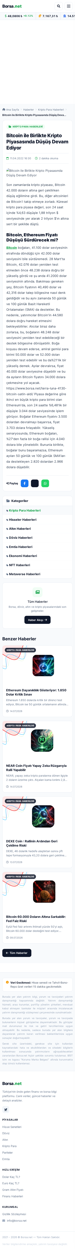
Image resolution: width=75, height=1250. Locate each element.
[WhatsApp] (45, 483)
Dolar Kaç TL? (11, 1177)
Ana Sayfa (12, 109)
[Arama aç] (59, 6)
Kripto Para (9, 1146)
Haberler (28, 109)
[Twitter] (5, 1109)
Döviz (6, 1133)
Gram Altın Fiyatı (12, 1189)
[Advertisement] (37, 62)
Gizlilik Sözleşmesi (14, 1214)
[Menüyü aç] (69, 6)
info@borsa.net (17, 1220)
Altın (5, 1139)
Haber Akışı (35, 620)
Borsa (12, 6)
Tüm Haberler (19, 952)
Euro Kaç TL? (10, 1183)
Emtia (6, 1159)
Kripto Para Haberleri (51, 109)
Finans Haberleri (12, 1196)
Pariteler (7, 1152)
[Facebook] (24, 483)
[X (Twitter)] (35, 483)
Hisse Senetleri (11, 1126)
